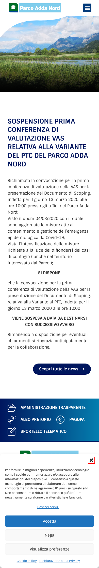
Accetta (49, 521)
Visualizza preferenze (50, 549)
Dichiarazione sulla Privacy (59, 561)
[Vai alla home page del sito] (35, 8)
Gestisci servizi (48, 507)
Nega (49, 535)
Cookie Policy (27, 561)
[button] (91, 460)
